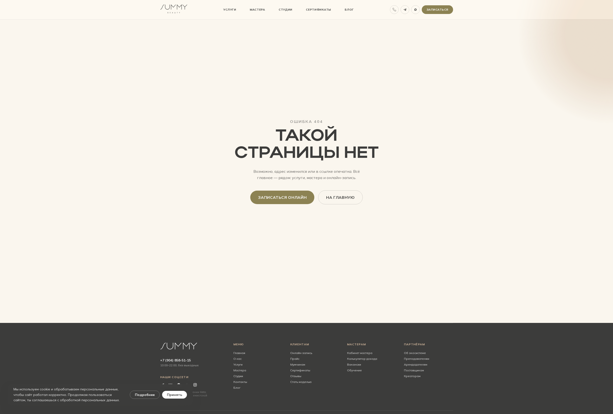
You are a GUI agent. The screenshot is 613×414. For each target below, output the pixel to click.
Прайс (294, 359)
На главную (340, 197)
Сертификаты (318, 9)
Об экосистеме (415, 353)
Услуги (229, 9)
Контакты (240, 382)
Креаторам (412, 376)
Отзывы (295, 376)
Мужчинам (297, 364)
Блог (349, 9)
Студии (285, 9)
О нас (237, 359)
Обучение (354, 370)
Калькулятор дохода (362, 359)
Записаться (440, 10)
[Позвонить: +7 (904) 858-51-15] (394, 9)
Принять (174, 395)
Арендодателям (415, 364)
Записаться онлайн (286, 199)
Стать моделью (301, 382)
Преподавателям (416, 359)
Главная (239, 353)
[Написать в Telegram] (405, 9)
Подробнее (145, 395)
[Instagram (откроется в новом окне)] (195, 385)
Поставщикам (414, 370)
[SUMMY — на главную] (173, 9)
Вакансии (354, 364)
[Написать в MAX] (415, 9)
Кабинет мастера (359, 353)
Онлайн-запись (314, 353)
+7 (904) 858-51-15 (175, 360)
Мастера (257, 9)
